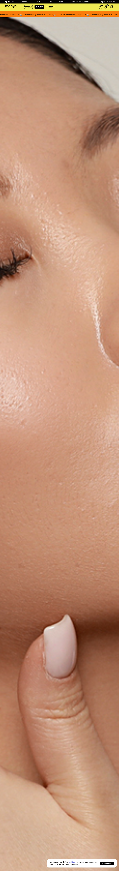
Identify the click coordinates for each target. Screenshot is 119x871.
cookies (71, 862)
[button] (39, 7)
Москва (11, 2)
